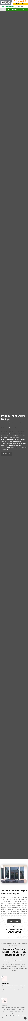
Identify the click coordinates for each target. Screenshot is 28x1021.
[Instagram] (24, 6)
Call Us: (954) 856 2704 (16, 10)
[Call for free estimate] (14, 926)
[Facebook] (19, 6)
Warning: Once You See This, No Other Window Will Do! (21, 1)
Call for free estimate (14, 930)
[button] (3, 9)
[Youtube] (22, 6)
